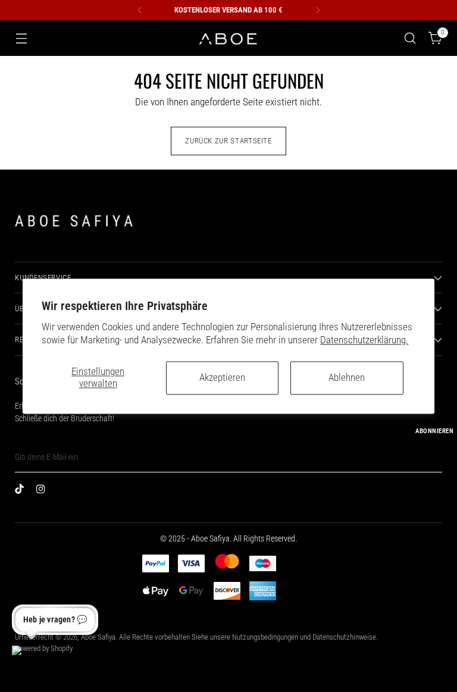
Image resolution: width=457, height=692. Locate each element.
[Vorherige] (140, 10)
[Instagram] (43, 491)
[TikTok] (22, 491)
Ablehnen (346, 377)
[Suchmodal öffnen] (410, 38)
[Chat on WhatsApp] (26, 660)
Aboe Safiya (98, 636)
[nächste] (318, 10)
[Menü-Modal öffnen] (21, 38)
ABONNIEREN (434, 431)
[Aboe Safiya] (228, 38)
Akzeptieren (222, 377)
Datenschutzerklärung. (364, 340)
